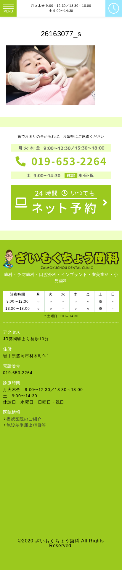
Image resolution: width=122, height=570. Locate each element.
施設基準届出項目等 (26, 425)
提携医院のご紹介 (24, 419)
